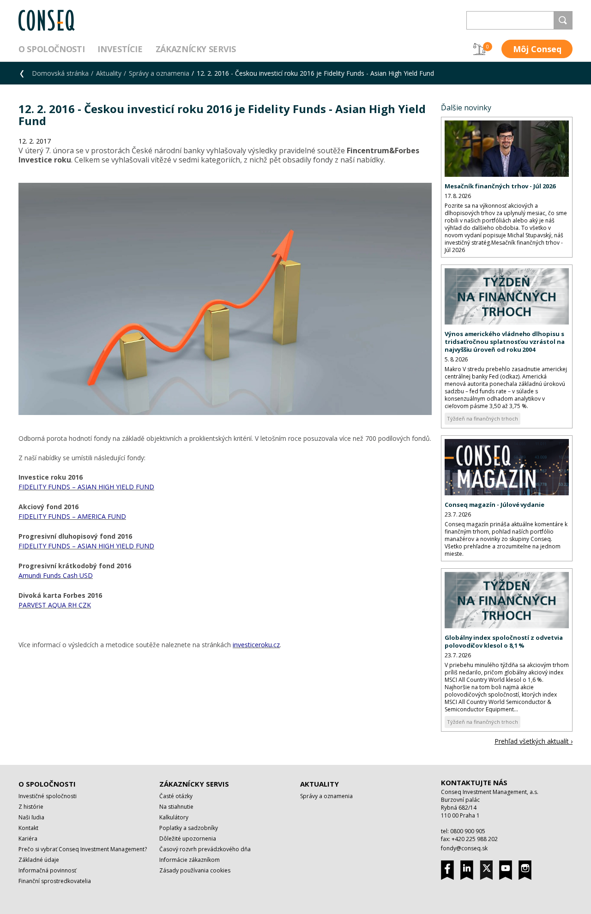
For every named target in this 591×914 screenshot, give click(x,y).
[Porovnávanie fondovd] (479, 49)
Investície (119, 48)
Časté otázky (176, 796)
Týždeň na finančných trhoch (482, 418)
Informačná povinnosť (47, 870)
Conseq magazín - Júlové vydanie (494, 504)
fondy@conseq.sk (464, 848)
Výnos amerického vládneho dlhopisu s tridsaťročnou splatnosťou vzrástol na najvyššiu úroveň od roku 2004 (505, 342)
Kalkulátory (173, 817)
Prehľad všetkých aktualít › (534, 741)
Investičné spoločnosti (47, 796)
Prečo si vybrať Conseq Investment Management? (82, 849)
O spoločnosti (51, 48)
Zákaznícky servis (196, 48)
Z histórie (30, 807)
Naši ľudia (31, 817)
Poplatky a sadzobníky (188, 828)
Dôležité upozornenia (187, 838)
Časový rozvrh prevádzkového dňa (205, 849)
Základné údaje (38, 860)
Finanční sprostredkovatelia (54, 881)
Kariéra (27, 838)
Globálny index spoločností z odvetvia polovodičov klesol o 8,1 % (504, 641)
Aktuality (108, 73)
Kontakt (28, 828)
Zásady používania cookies (194, 870)
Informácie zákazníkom (189, 860)
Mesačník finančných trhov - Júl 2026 (500, 186)
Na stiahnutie (176, 807)
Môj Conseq (537, 48)
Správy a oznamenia (159, 73)
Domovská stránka (60, 73)
